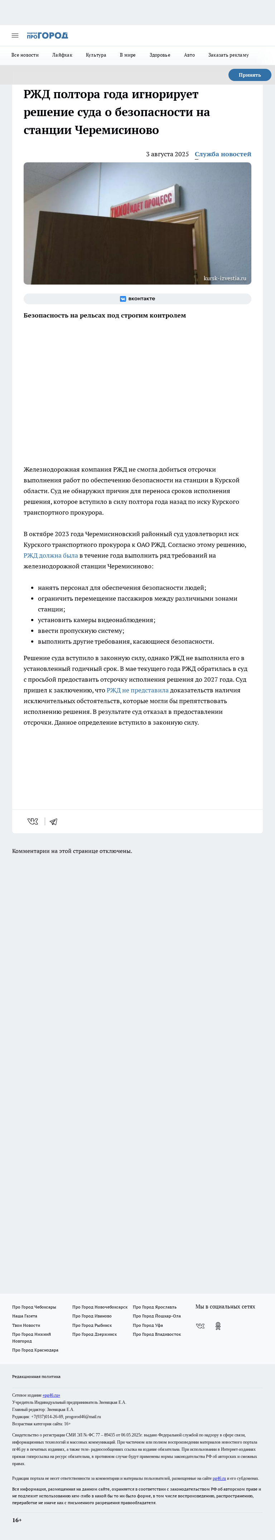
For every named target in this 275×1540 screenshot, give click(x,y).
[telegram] (56, 821)
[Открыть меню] (15, 35)
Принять (250, 75)
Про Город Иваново (92, 1316)
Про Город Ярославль (155, 1307)
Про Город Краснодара (35, 1350)
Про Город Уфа (148, 1325)
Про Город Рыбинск (92, 1325)
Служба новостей (223, 154)
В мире (128, 55)
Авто (189, 55)
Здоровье (160, 55)
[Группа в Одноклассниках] (218, 1326)
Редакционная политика (36, 1376)
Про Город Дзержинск (94, 1334)
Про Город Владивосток (157, 1334)
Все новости (25, 55)
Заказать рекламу (228, 55)
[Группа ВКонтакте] (137, 299)
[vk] (33, 821)
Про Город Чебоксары (34, 1307)
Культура (96, 55)
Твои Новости (26, 1325)
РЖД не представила (138, 690)
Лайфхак (62, 55)
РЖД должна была (51, 555)
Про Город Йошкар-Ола (157, 1316)
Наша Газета (24, 1316)
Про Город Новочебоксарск (99, 1307)
